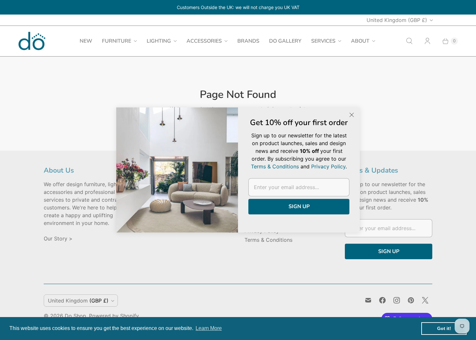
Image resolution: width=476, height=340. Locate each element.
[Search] (409, 41)
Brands (248, 41)
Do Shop (75, 316)
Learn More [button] (209, 328)
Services (323, 41)
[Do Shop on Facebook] (382, 300)
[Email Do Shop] (368, 300)
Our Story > (58, 238)
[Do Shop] (32, 41)
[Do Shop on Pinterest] (411, 300)
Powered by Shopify (114, 316)
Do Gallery (285, 41)
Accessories (204, 41)
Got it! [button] (444, 328)
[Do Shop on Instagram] (397, 300)
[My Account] (427, 41)
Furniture (116, 41)
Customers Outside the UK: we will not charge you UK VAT (238, 7)
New (86, 41)
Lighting (159, 41)
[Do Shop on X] (425, 300)
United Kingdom (397, 20)
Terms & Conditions (268, 240)
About (360, 41)
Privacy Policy (328, 166)
